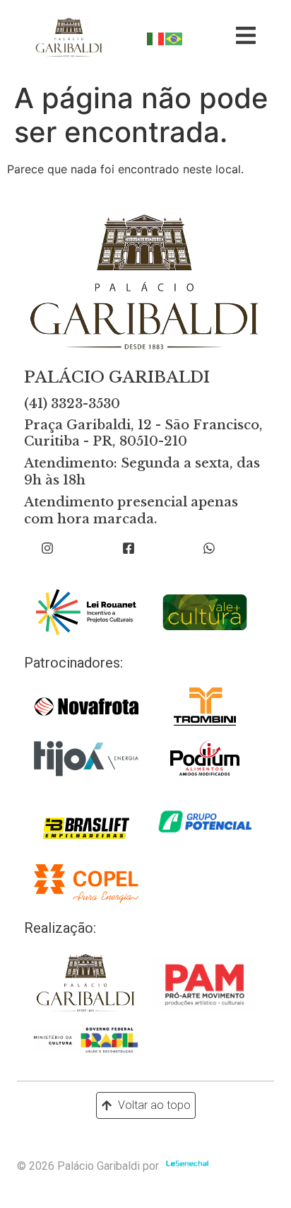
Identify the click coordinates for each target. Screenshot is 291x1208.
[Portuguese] (174, 37)
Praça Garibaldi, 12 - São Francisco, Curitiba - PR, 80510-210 (143, 433)
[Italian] (156, 37)
